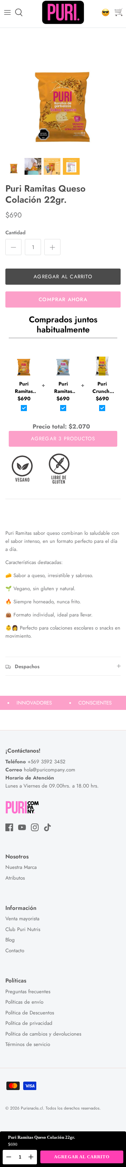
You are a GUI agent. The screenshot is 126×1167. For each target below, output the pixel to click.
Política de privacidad (28, 1023)
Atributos (15, 878)
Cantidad (15, 232)
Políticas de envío (24, 1002)
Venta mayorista (22, 918)
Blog (10, 939)
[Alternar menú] (7, 12)
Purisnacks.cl (32, 1108)
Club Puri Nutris (22, 929)
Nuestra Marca (21, 867)
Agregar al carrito (63, 276)
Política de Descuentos (29, 1012)
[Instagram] (35, 827)
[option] (63, 91)
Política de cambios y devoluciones (43, 1034)
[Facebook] (9, 827)
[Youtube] (22, 827)
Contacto (14, 950)
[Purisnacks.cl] (63, 12)
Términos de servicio (27, 1044)
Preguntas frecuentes (27, 991)
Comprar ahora (63, 299)
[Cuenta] (103, 12)
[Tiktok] (47, 827)
